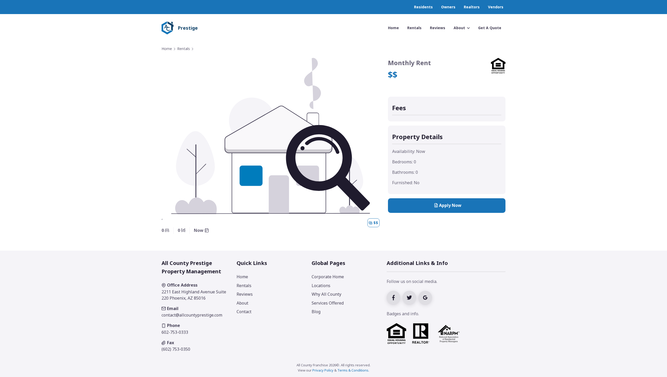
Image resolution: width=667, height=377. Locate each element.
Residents (423, 6)
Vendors (495, 6)
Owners (448, 6)
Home (167, 48)
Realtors (472, 6)
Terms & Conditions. (353, 370)
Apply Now (450, 205)
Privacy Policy (323, 370)
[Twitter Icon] (410, 297)
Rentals (183, 48)
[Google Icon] (425, 297)
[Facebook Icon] (395, 297)
